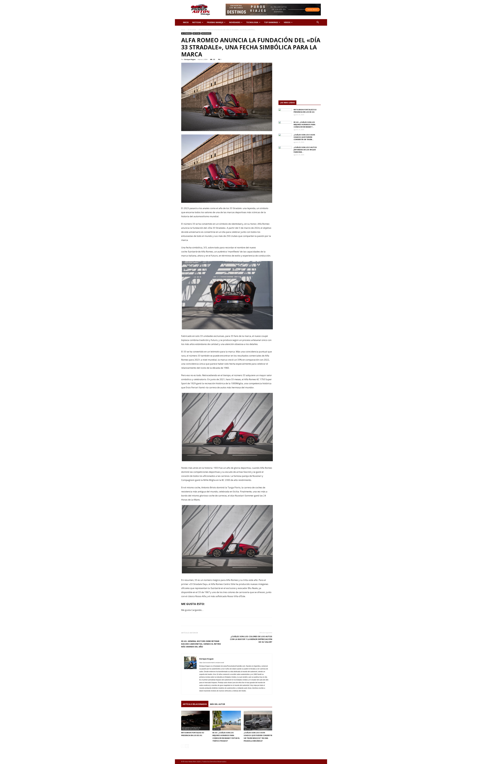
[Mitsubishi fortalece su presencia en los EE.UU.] (195, 720)
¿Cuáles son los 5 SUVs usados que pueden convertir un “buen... (304, 137)
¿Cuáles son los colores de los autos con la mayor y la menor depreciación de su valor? (251, 639)
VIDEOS (287, 22)
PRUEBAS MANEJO (215, 22)
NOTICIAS (196, 22)
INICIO (186, 22)
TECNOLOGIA (252, 22)
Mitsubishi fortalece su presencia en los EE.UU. (191, 728)
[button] (318, 22)
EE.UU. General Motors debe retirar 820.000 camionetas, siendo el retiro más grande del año (201, 644)
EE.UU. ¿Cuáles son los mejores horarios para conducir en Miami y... (304, 124)
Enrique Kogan (190, 59)
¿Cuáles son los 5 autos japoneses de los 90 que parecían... (305, 149)
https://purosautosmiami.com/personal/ (211, 662)
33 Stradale (192, 30)
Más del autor (217, 704)
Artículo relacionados (195, 704)
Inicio (183, 30)
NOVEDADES (234, 22)
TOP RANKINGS (271, 22)
